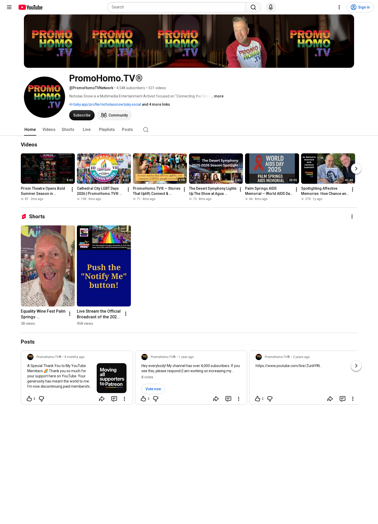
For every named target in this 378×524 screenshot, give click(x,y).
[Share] (102, 399)
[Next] (356, 168)
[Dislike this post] (41, 399)
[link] (77, 379)
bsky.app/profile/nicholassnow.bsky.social (107, 104)
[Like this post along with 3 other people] (29, 399)
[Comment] (114, 399)
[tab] (30, 129)
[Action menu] (124, 399)
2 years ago (301, 357)
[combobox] (178, 7)
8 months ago (74, 357)
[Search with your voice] (271, 7)
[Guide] (9, 7)
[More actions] (72, 189)
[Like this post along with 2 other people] (258, 399)
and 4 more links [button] (156, 104)
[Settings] (339, 7)
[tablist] (189, 129)
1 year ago (186, 357)
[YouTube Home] (30, 7)
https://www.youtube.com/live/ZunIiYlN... (289, 366)
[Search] (253, 7)
